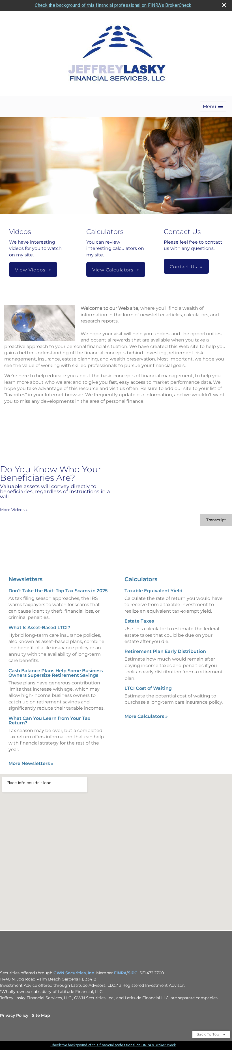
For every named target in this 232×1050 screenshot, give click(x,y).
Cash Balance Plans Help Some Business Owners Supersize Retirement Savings (55, 673)
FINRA (120, 972)
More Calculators (146, 716)
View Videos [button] (30, 270)
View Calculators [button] (113, 270)
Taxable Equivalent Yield (153, 590)
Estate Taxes (139, 621)
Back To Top (208, 1034)
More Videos (14, 510)
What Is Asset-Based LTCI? (39, 627)
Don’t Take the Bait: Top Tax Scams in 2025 (58, 590)
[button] (213, 106)
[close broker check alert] (224, 5)
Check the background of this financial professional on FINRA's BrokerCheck (113, 5)
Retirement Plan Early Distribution (165, 651)
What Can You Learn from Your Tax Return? (49, 721)
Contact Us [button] (183, 266)
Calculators (140, 579)
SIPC (132, 972)
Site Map (41, 1015)
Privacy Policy (14, 1015)
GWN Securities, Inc (73, 972)
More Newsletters (30, 763)
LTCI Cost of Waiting (148, 688)
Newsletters (25, 579)
